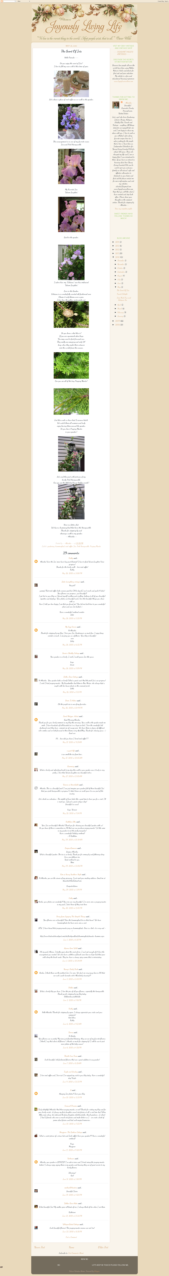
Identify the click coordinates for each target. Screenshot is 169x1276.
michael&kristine (71, 1187)
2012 (117, 249)
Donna (70, 1032)
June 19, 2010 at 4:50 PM (72, 1195)
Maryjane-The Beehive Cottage (71, 1132)
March (120, 308)
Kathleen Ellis (71, 822)
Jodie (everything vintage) (71, 582)
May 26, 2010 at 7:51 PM (72, 692)
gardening (51, 546)
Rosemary (70, 766)
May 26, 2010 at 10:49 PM (72, 708)
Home (71, 1247)
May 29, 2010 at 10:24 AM (72, 839)
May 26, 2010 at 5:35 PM (72, 618)
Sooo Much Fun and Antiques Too (124, 299)
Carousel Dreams (71, 1106)
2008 (117, 325)
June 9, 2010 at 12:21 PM (72, 1082)
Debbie (70, 987)
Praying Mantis (95, 546)
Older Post (103, 1247)
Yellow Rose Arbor (71, 1203)
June (119, 283)
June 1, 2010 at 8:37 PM (72, 940)
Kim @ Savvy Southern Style (70, 874)
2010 (117, 257)
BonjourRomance (71, 848)
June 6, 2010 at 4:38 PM (72, 1047)
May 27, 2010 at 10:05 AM (72, 758)
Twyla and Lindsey (71, 1072)
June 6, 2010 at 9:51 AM (72, 1024)
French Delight (122, 294)
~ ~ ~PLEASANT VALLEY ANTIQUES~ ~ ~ (123, 53)
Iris (74, 546)
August (120, 275)
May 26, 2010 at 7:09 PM (72, 668)
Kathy (71, 558)
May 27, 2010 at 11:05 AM (72, 776)
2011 (117, 253)
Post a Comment (71, 1237)
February (121, 312)
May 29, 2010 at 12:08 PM (72, 866)
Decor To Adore (70, 700)
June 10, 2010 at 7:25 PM (72, 1124)
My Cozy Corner (70, 627)
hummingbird (60, 546)
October (120, 268)
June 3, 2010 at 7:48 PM (72, 1000)
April (119, 305)
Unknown (70, 1158)
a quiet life (71, 750)
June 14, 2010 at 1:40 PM (72, 1179)
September (121, 272)
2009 (117, 321)
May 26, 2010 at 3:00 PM (72, 573)
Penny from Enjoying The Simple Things (70, 916)
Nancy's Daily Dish (71, 969)
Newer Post (39, 1247)
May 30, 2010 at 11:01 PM (72, 908)
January (121, 316)
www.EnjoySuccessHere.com (123, 81)
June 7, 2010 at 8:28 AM (72, 1063)
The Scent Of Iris (123, 290)
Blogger (97, 1271)
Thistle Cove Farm (70, 1056)
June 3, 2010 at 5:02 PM (72, 979)
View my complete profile (123, 208)
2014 (117, 242)
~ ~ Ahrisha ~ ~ (128, 103)
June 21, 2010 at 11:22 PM (72, 1216)
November (121, 264)
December (121, 260)
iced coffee (69, 546)
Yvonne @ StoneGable (71, 785)
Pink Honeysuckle (83, 546)
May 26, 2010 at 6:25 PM (72, 645)
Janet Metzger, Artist (71, 716)
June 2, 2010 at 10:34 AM (72, 961)
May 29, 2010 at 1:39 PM (72, 890)
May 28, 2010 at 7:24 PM (72, 813)
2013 (117, 246)
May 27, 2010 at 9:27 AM (72, 742)
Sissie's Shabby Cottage (70, 653)
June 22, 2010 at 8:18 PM (72, 1231)
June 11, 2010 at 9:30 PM (72, 1150)
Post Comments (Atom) (76, 1253)
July (119, 279)
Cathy (71, 898)
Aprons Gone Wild (71, 948)
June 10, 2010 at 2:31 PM (72, 1097)
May (119, 287)
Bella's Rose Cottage (71, 677)
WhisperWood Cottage (71, 1224)
